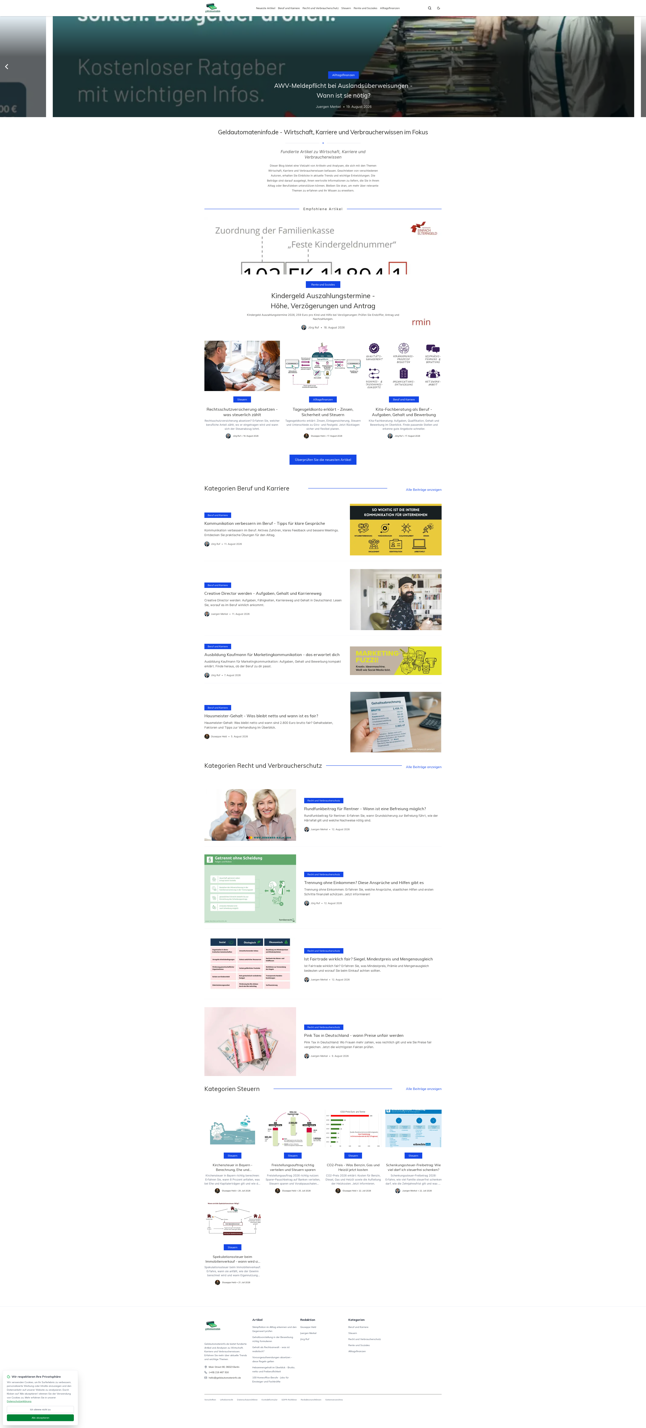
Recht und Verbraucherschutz (320, 8)
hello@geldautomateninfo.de (225, 1377)
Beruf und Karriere (289, 8)
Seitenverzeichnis (334, 1399)
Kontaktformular (269, 1399)
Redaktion (307, 1320)
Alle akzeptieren (40, 1417)
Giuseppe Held (308, 1327)
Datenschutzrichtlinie (247, 1399)
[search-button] (430, 8)
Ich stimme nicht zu (40, 1409)
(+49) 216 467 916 (219, 1372)
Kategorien (356, 1320)
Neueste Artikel (265, 8)
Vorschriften (210, 1399)
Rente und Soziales (365, 8)
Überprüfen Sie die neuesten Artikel (323, 459)
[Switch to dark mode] (439, 8)
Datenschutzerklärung (19, 1401)
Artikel (257, 1320)
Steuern (346, 8)
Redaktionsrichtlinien (311, 1399)
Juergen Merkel (308, 1333)
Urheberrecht (226, 1399)
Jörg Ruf (304, 1339)
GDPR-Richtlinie (289, 1399)
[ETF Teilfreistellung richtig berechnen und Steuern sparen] (323, 66)
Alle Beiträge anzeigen (424, 489)
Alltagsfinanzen (390, 8)
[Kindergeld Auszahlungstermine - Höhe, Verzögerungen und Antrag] (323, 276)
